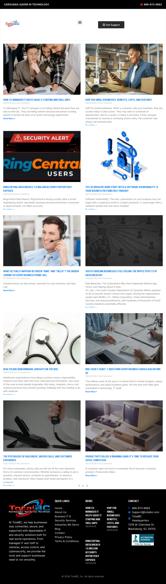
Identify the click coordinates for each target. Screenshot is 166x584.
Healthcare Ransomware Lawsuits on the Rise (30, 369)
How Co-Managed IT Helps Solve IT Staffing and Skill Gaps (36, 99)
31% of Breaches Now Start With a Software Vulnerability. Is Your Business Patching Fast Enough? (121, 189)
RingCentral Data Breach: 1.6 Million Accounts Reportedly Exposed (37, 189)
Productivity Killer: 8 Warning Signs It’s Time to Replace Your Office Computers (122, 458)
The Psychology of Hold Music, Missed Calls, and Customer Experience (37, 458)
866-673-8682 (151, 4)
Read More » (9, 118)
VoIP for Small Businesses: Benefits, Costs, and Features (118, 99)
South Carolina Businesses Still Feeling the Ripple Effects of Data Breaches (121, 273)
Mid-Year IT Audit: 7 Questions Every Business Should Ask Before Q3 (123, 371)
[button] (80, 22)
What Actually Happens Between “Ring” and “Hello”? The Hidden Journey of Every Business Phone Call (41, 273)
